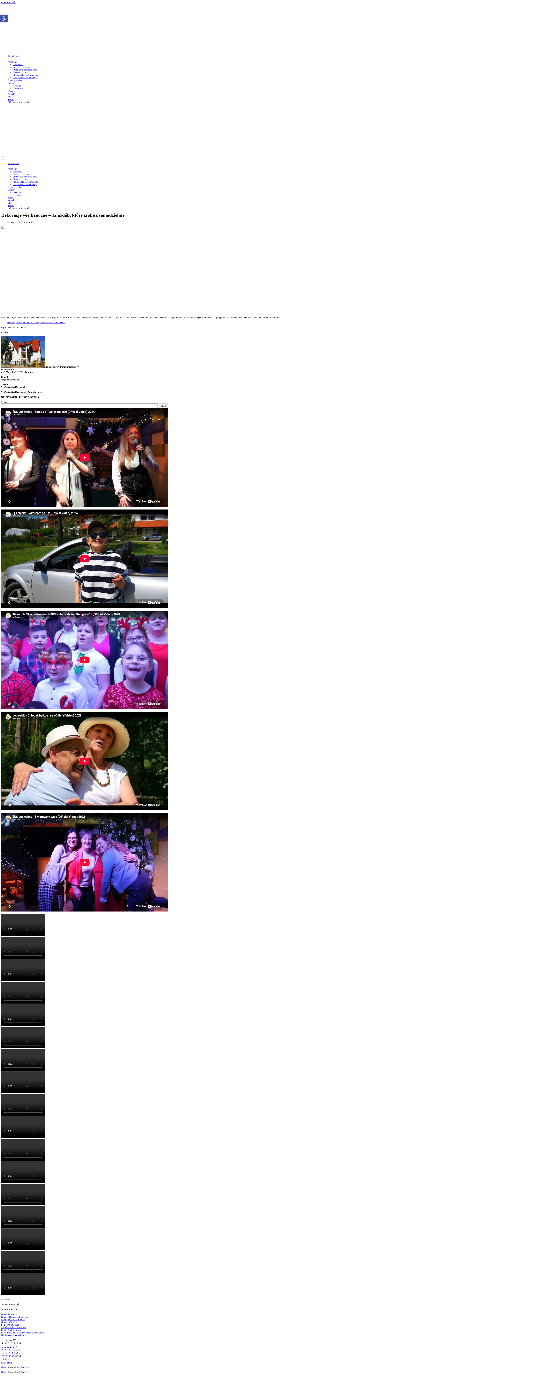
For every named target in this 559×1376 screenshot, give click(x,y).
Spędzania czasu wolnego (25, 77)
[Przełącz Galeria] (52, 190)
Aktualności (13, 56)
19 (14, 1353)
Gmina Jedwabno (9, 1314)
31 (8, 1359)
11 (11, 1349)
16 (6, 1353)
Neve (3, 1367)
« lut (3, 1362)
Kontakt (11, 94)
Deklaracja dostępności (18, 102)
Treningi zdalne (15, 80)
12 (14, 1349)
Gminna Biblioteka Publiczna (14, 1317)
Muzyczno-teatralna (22, 67)
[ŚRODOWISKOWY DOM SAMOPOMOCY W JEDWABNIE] (66, 51)
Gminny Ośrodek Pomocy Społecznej (10, 1323)
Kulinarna (18, 64)
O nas (10, 59)
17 (8, 1353)
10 (8, 1349)
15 (3, 1353)
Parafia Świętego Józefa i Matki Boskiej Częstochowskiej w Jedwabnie (22, 1331)
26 (14, 1356)
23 (6, 1356)
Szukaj (4, 402)
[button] (4, 18)
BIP (9, 96)
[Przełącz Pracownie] (52, 169)
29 (3, 1359)
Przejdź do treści (8, 2)
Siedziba (17, 85)
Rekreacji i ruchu (21, 72)
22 (3, 1356)
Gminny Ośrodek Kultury (13, 1319)
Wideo (11, 91)
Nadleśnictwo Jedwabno (12, 1335)
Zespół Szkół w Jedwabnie (13, 1327)
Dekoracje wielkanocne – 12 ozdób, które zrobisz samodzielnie (36, 322)
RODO (11, 99)
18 (11, 1353)
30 (6, 1359)
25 (11, 1356)
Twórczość (18, 88)
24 (8, 1356)
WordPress (24, 1367)
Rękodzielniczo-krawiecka (25, 75)
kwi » (9, 1362)
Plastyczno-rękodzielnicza (25, 69)
